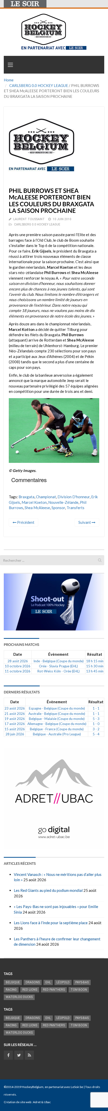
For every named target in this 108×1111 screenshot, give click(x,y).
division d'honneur (74, 496)
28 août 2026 (18, 661)
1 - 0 (96, 724)
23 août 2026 (15, 708)
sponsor (58, 507)
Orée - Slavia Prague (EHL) (58, 666)
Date (17, 654)
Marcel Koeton (34, 502)
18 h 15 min (94, 661)
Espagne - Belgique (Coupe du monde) (57, 708)
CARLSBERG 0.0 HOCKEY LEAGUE (38, 85)
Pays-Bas (82, 982)
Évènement (58, 654)
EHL (48, 982)
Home (9, 80)
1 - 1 (96, 708)
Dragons (33, 982)
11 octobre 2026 (17, 671)
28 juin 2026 (15, 734)
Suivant (85, 522)
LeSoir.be (77, 1087)
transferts (75, 507)
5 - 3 (96, 719)
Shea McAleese (37, 507)
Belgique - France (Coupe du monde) (57, 729)
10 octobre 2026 (17, 666)
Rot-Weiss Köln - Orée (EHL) (58, 671)
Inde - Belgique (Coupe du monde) (58, 661)
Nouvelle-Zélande (63, 502)
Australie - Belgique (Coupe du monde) (56, 714)
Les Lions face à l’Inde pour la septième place (51, 922)
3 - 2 (96, 729)
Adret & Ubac (42, 1102)
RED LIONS (29, 989)
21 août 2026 (15, 714)
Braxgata (26, 496)
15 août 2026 (15, 729)
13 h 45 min (94, 671)
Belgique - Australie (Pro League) (57, 734)
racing (11, 989)
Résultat (94, 654)
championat (46, 496)
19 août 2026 (15, 719)
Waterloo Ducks (19, 997)
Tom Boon (79, 989)
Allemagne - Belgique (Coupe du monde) (56, 724)
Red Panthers (54, 989)
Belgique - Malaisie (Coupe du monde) (57, 719)
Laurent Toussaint (29, 219)
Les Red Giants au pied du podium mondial (48, 890)
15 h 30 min (94, 666)
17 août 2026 (15, 724)
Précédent (25, 522)
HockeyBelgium (32, 1087)
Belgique (13, 982)
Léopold (63, 982)
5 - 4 (96, 734)
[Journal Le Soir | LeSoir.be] (25, 4)
